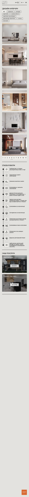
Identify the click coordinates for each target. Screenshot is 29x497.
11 (25, 158)
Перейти (14, 40)
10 (23, 158)
